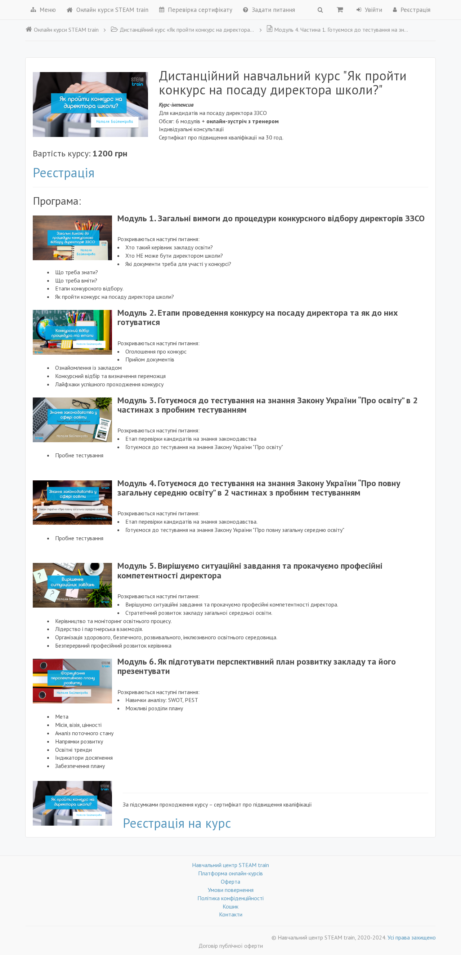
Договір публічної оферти (230, 945)
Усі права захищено (412, 937)
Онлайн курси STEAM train (112, 10)
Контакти (230, 914)
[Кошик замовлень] (340, 9)
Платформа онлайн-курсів (230, 873)
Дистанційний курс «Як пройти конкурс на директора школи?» (187, 29)
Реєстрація (63, 172)
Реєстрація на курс (177, 822)
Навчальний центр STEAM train (230, 865)
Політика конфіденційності (230, 898)
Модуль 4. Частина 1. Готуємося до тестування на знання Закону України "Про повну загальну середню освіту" (342, 29)
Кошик (230, 906)
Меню (48, 10)
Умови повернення (231, 889)
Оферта (230, 881)
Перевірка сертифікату (200, 10)
